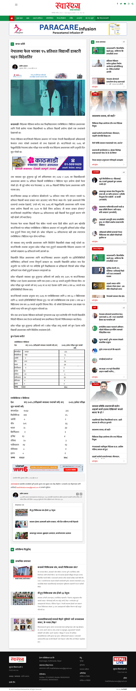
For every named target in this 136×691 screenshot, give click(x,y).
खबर (27, 18)
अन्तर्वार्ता (79, 18)
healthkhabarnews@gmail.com (27, 487)
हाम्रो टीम (12, 682)
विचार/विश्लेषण (61, 18)
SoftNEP (124, 689)
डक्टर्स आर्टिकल (37, 18)
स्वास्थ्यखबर (14, 484)
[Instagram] (129, 4)
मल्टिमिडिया (49, 18)
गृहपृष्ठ (81, 661)
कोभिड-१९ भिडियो (85, 680)
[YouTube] (125, 4)
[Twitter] (121, 4)
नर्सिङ (71, 18)
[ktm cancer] (47, 173)
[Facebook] (117, 4)
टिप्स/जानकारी (104, 18)
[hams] (48, 78)
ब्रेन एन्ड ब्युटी (90, 18)
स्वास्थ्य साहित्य (84, 669)
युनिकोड (82, 665)
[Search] (132, 4)
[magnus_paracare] (68, 35)
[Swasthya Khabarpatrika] (68, 6)
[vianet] (47, 471)
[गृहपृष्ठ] (11, 18)
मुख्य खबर (19, 18)
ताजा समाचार (101, 42)
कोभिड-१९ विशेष (85, 676)
